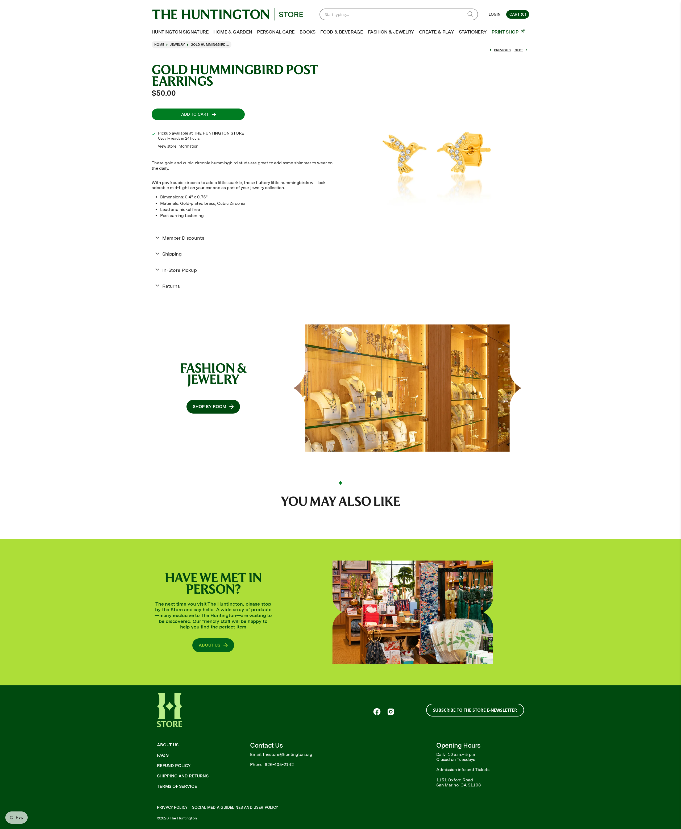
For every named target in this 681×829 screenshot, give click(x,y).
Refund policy (174, 765)
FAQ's (163, 755)
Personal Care (275, 32)
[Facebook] (377, 711)
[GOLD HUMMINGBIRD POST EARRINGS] (436, 154)
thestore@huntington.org (287, 754)
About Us (167, 744)
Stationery (473, 32)
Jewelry (177, 44)
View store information (178, 146)
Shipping (172, 254)
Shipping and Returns (183, 775)
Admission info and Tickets (462, 769)
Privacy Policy (172, 807)
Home (159, 44)
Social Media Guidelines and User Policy (235, 807)
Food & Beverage (341, 32)
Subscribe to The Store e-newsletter (475, 710)
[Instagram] (391, 711)
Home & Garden (232, 32)
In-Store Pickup (179, 270)
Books (307, 32)
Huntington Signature (180, 32)
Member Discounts (183, 238)
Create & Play (436, 32)
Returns (171, 286)
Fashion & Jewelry (391, 32)
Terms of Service (177, 786)
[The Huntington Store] (232, 14)
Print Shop (505, 32)
